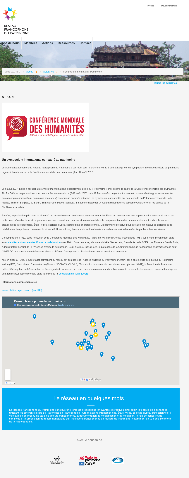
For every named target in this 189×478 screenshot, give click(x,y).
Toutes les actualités (165, 83)
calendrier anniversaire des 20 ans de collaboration (33, 242)
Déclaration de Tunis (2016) (73, 273)
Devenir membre (169, 6)
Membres (30, 43)
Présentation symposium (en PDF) (22, 290)
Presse (150, 6)
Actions (47, 43)
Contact (85, 43)
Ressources (66, 43)
